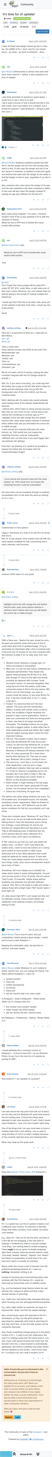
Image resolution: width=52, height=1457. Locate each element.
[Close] (47, 1369)
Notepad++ (38, 1432)
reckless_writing (14, 328)
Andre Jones (12, 523)
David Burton (12, 1219)
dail (8, 67)
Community (27, 4)
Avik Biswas (12, 92)
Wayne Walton (13, 1045)
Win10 (4, 341)
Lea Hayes (11, 1107)
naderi (9, 1167)
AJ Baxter (11, 41)
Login (17, 1417)
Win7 (4, 338)
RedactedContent (14, 209)
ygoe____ (10, 635)
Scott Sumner (12, 1074)
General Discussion (23, 18)
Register (8, 1417)
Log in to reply (42, 31)
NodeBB (23, 1439)
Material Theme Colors (21, 1172)
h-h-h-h (10, 592)
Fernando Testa (13, 930)
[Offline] (4, 41)
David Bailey (12, 278)
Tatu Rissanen (13, 963)
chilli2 (9, 158)
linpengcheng (12, 569)
